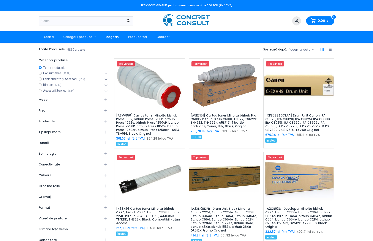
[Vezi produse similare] (182, 95)
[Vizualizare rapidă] (182, 66)
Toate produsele (54, 67)
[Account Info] (296, 21)
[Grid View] (322, 50)
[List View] (330, 50)
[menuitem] (48, 37)
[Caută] (128, 21)
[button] (301, 50)
